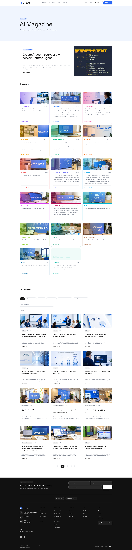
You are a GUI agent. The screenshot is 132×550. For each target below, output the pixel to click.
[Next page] (73, 466)
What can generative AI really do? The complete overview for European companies (97, 177)
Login (91, 2)
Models (41, 519)
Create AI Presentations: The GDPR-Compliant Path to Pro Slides (97, 112)
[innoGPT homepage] (25, 3)
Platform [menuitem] (44, 2)
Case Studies (51, 299)
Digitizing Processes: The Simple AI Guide (94, 144)
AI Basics (41, 299)
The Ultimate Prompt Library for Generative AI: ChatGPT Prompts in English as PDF (64, 142)
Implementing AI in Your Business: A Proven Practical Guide (97, 175)
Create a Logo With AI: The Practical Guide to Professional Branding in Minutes (32, 110)
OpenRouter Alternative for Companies (63, 267)
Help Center (57, 521)
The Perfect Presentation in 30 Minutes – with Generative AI (95, 110)
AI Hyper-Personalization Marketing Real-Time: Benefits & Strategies (66, 110)
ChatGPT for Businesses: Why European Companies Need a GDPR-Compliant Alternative (66, 212)
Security (42, 521)
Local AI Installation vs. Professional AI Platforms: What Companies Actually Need (97, 240)
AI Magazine (57, 513)
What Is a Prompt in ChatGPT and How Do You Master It (66, 150)
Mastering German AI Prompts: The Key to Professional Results (66, 144)
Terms (99, 513)
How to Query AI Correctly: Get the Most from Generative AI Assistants (64, 148)
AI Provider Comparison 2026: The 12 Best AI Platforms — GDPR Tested (34, 142)
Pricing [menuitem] (71, 2)
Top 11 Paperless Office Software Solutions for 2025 (34, 239)
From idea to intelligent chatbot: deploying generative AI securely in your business (97, 208)
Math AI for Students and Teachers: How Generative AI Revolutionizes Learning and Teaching (34, 265)
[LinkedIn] (21, 537)
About (70, 510)
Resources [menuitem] (51, 2)
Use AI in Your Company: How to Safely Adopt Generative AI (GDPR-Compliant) (95, 183)
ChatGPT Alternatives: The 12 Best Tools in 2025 (33, 144)
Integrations (43, 513)
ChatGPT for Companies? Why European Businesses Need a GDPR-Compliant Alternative (66, 210)
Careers (71, 513)
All (22, 299)
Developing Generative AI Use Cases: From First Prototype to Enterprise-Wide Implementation (64, 114)
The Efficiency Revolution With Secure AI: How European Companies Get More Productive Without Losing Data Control (97, 148)
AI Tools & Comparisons (80, 299)
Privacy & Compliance (65, 299)
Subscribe (106, 487)
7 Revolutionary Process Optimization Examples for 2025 (97, 146)
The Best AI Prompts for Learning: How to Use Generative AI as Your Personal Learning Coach (64, 146)
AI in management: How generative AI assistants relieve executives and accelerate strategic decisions (66, 112)
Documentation (58, 510)
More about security (24, 525)
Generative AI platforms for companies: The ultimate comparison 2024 (34, 148)
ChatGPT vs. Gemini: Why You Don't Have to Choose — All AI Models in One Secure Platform (66, 208)
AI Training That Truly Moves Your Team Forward (96, 179)
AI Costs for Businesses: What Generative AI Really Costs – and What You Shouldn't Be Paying (65, 240)
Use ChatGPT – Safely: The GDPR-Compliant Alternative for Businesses (64, 214)
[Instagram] (24, 537)
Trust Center (57, 527)
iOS (84, 513)
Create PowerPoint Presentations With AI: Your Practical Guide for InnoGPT (96, 114)
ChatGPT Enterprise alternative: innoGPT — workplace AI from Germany (66, 269)
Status (55, 524)
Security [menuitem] (65, 2)
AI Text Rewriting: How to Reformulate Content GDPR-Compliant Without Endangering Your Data (66, 116)
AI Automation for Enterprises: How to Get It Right (96, 142)
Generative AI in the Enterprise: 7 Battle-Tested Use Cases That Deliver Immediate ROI (65, 109)
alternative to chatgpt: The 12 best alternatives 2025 (34, 146)
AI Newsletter (57, 516)
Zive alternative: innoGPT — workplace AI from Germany (64, 265)
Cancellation (101, 519)
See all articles (24, 121)
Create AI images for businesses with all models (33, 108)
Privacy (99, 510)
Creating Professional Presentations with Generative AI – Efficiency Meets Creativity (97, 109)
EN (86, 2)
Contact (71, 516)
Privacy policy (106, 489)
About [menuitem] (58, 2)
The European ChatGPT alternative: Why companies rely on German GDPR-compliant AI (34, 150)
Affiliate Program (73, 519)
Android (85, 516)
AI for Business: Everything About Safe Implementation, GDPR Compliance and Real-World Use (97, 181)
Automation (43, 516)
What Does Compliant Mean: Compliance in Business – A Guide (66, 177)
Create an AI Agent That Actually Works (31, 175)
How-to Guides (31, 299)
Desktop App (86, 510)
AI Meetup (56, 519)
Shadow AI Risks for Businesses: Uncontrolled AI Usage (66, 175)
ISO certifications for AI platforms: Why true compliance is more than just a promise (66, 181)
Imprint (99, 516)
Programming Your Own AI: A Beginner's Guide (33, 208)
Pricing (41, 510)
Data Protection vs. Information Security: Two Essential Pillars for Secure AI (66, 179)
